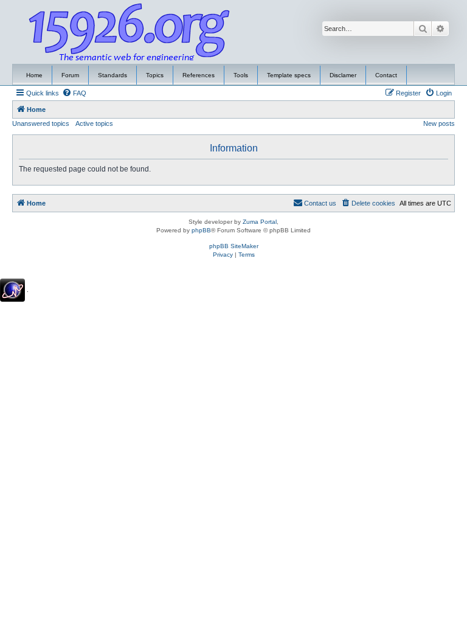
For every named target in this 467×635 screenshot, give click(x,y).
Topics (155, 75)
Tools (241, 75)
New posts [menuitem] (439, 123)
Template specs (289, 75)
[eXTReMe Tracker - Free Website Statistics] (12, 290)
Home (34, 75)
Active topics (94, 123)
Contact (386, 75)
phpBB (201, 230)
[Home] (129, 32)
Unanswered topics (40, 123)
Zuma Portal (260, 221)
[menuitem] (74, 93)
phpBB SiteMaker (233, 246)
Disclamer (343, 75)
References (198, 75)
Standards (112, 75)
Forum (70, 75)
